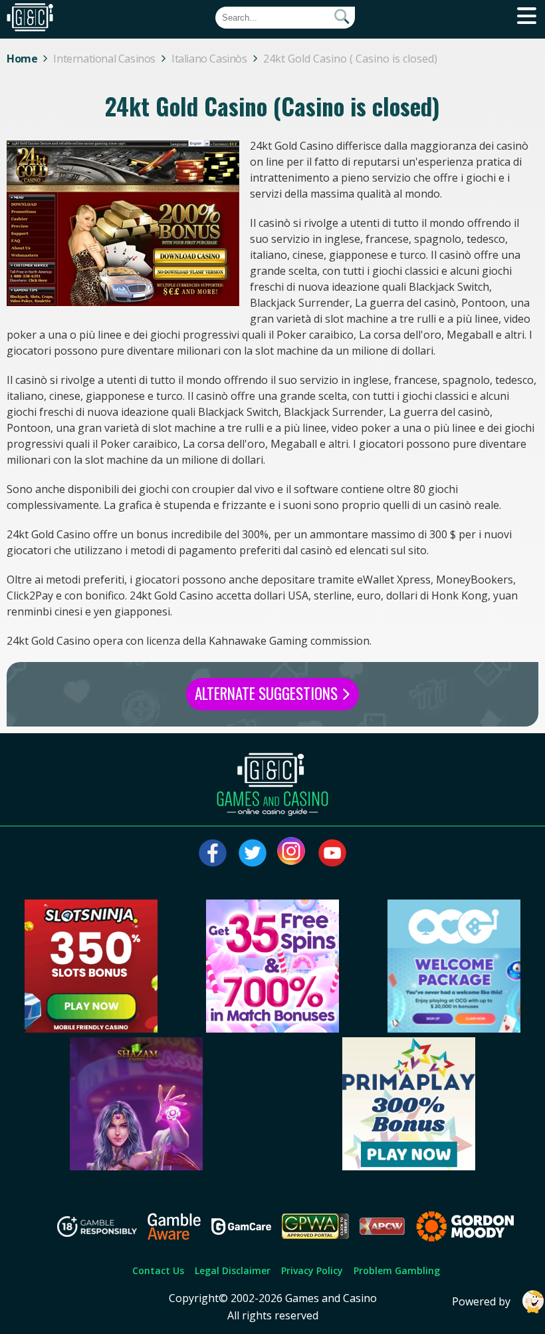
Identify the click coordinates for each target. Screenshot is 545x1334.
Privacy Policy (312, 1270)
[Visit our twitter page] (252, 853)
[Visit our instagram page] (292, 853)
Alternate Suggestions (268, 693)
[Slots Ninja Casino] (91, 1028)
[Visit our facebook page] (213, 853)
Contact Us (158, 1270)
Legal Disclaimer (233, 1270)
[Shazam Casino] (136, 1166)
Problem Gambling (397, 1270)
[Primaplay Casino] (408, 1166)
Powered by (481, 1301)
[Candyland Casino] (272, 1028)
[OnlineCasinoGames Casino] (453, 1028)
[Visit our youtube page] (332, 853)
